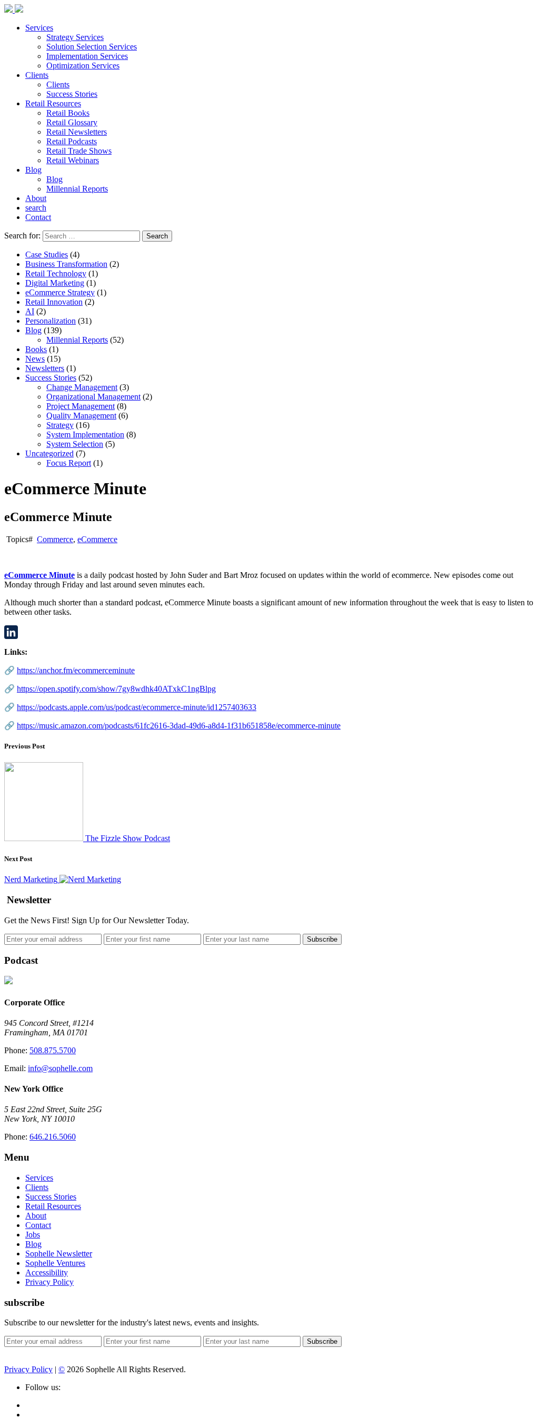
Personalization (50, 320)
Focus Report (68, 462)
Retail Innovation (54, 301)
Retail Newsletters (76, 131)
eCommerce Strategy (60, 292)
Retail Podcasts (71, 141)
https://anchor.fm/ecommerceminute (76, 670)
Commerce (55, 539)
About (35, 198)
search (35, 207)
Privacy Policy (49, 1281)
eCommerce (97, 539)
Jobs (32, 1234)
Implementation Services (87, 56)
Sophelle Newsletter (58, 1253)
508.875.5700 (52, 1050)
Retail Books (67, 112)
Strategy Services (75, 37)
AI (29, 311)
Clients (36, 75)
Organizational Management (93, 396)
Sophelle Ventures (55, 1263)
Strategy (60, 425)
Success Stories (71, 93)
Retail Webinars (72, 160)
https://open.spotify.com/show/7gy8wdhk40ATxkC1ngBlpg (116, 688)
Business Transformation (66, 263)
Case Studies (46, 254)
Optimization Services (82, 65)
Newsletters (44, 368)
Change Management (81, 387)
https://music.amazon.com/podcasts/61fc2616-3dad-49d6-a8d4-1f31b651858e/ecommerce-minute (179, 725)
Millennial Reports (77, 188)
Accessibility (46, 1272)
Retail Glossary (71, 122)
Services (39, 27)
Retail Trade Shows (79, 150)
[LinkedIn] (269, 632)
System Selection (74, 444)
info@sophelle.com (60, 1068)
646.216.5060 (52, 1136)
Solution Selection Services (91, 46)
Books (36, 349)
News (35, 358)
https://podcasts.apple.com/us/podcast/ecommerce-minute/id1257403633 (136, 707)
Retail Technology (55, 273)
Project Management (80, 406)
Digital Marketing (54, 282)
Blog (33, 169)
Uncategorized (49, 453)
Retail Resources (53, 103)
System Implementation (85, 434)
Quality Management (81, 415)
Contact (38, 217)
